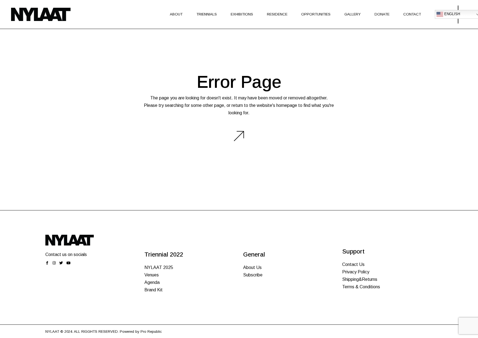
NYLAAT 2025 (158, 267)
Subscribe (253, 275)
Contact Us (353, 264)
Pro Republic (151, 331)
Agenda (152, 282)
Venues (151, 275)
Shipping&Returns (359, 279)
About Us (252, 267)
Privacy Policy (355, 272)
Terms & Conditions (361, 286)
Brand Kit (153, 289)
